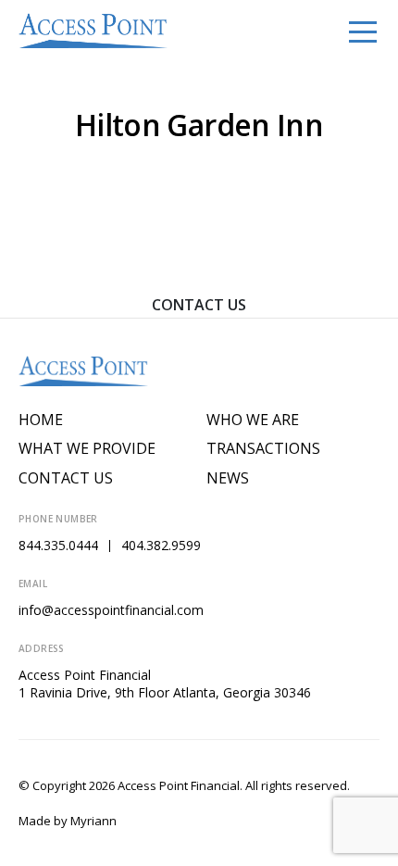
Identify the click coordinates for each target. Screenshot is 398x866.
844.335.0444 (58, 545)
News (227, 478)
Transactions (263, 449)
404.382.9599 (161, 545)
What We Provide (87, 449)
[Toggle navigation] (362, 30)
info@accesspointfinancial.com (111, 610)
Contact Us (199, 305)
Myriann (93, 820)
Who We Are (252, 420)
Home (41, 420)
